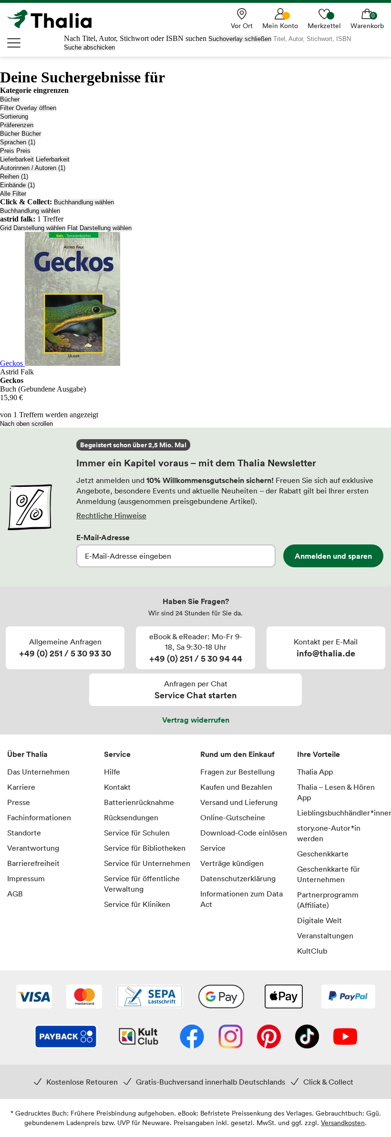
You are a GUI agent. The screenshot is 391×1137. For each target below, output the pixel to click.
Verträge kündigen (232, 863)
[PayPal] (348, 997)
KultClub (312, 951)
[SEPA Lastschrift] (149, 997)
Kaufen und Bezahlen (236, 787)
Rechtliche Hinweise (111, 515)
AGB (15, 893)
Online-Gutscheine (232, 817)
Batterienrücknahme (139, 802)
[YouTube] (345, 1037)
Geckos (12, 363)
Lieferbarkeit (17, 159)
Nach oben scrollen (26, 423)
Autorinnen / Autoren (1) (32, 167)
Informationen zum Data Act (241, 899)
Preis (7, 150)
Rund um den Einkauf (237, 754)
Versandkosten (343, 1122)
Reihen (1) (14, 176)
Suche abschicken (89, 47)
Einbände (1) (17, 185)
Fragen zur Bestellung (237, 771)
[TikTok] (307, 1037)
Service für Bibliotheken (144, 848)
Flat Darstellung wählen (99, 227)
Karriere (21, 787)
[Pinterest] (269, 1037)
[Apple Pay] (283, 997)
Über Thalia (27, 754)
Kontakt (117, 787)
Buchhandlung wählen (84, 202)
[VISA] (34, 997)
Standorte (24, 832)
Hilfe (112, 771)
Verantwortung (33, 848)
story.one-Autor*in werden (328, 833)
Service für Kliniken (137, 904)
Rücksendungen (131, 817)
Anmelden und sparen (333, 556)
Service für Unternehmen (147, 863)
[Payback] (65, 1037)
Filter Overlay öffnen (28, 107)
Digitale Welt (319, 920)
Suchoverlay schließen (239, 38)
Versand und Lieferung (239, 802)
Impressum (26, 878)
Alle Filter (13, 193)
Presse (18, 802)
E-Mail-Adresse (103, 537)
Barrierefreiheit (33, 863)
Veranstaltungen (325, 935)
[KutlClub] (138, 1037)
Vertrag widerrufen (195, 719)
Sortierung (14, 116)
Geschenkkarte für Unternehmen (328, 874)
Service (117, 754)
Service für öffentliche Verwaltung (142, 884)
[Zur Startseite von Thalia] (55, 19)
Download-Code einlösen (243, 832)
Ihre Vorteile (318, 754)
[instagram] (230, 1037)
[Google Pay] (221, 997)
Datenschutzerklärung (238, 878)
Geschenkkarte (323, 853)
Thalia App (315, 771)
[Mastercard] (84, 997)
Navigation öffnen (14, 43)
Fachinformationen (39, 817)
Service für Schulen (137, 832)
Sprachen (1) (17, 142)
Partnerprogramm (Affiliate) (328, 900)
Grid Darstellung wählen (32, 227)
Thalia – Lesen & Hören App (336, 792)
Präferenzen (16, 125)
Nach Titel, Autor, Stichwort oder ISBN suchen (135, 38)
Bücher (10, 99)
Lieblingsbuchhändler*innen (340, 812)
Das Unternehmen (38, 771)
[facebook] (192, 1037)
